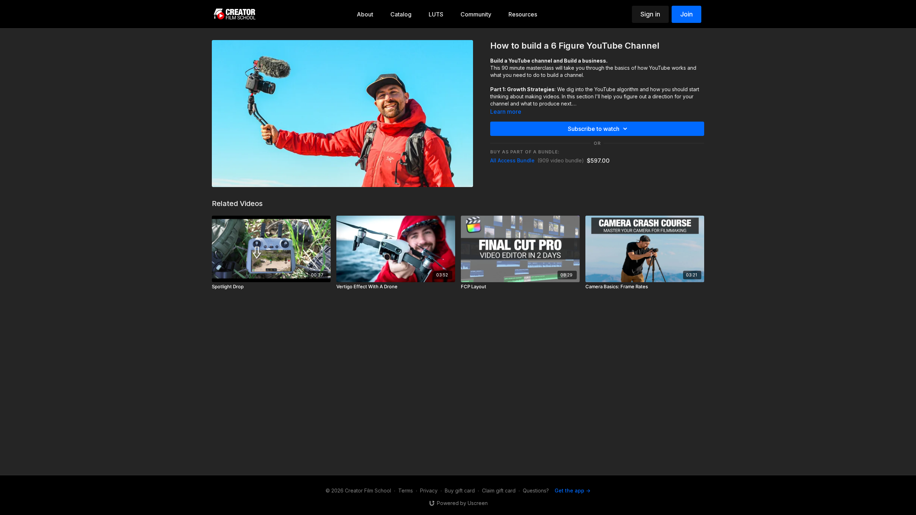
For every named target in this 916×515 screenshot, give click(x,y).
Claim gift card (499, 490)
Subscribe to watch (593, 128)
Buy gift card (460, 490)
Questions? (536, 490)
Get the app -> (572, 490)
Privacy (429, 490)
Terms (405, 490)
